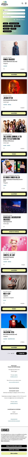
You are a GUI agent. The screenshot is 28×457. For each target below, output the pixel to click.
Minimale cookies (14, 450)
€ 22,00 (22, 303)
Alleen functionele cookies (14, 446)
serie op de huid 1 (14, 23)
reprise (5, 23)
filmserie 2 (6, 28)
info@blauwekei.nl (14, 376)
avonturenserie (7, 31)
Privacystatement (14, 419)
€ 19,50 (22, 69)
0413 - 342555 (14, 374)
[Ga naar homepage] (4, 3)
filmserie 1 (17, 26)
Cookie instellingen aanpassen (14, 420)
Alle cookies (14, 453)
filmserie (13, 28)
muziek (4, 145)
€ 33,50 (22, 148)
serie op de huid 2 (8, 26)
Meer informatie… (5, 441)
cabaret (5, 66)
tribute (8, 145)
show (4, 300)
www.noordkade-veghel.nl (14, 382)
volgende (21, 353)
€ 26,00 (22, 107)
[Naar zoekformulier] (22, 3)
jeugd (4, 185)
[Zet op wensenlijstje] (4, 69)
